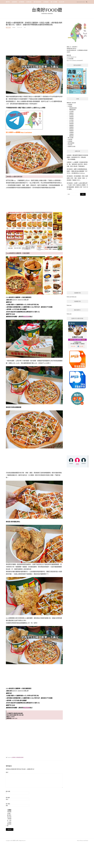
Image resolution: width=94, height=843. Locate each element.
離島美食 (71, 136)
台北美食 (71, 111)
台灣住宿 (28, 2)
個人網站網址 (8, 804)
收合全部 (74, 102)
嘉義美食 (71, 125)
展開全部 (69, 102)
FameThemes (85, 840)
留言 (7, 772)
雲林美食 (71, 123)
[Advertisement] (34, 42)
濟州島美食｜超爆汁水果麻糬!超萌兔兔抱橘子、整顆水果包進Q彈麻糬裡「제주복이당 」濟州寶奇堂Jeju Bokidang (77, 171)
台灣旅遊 (45, 2)
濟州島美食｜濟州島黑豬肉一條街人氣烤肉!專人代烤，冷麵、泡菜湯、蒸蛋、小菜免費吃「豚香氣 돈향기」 (77, 178)
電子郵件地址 (8, 798)
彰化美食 (71, 122)
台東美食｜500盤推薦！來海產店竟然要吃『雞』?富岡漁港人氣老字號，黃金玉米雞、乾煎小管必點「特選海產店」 (77, 164)
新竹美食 (71, 115)
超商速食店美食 (19, 757)
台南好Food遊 (47, 10)
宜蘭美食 (71, 130)
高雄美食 (71, 127)
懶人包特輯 (54, 2)
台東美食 (71, 132)
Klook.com (69, 296)
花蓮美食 (71, 134)
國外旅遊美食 (37, 2)
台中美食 (71, 120)
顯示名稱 (8, 792)
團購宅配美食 (72, 109)
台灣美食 (21, 2)
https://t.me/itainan (26, 132)
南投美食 (71, 118)
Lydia (13, 27)
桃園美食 (71, 113)
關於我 (8, 2)
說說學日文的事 (71, 146)
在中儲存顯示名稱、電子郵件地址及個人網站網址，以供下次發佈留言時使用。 (9, 817)
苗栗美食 (71, 116)
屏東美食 (71, 129)
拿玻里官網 (26, 316)
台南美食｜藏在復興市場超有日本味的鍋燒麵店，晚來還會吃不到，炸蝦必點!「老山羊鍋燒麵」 (77, 157)
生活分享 (61, 2)
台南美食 (14, 2)
